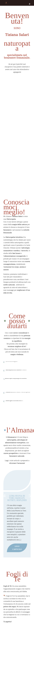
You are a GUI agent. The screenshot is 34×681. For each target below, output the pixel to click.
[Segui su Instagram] (18, 657)
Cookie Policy (16, 668)
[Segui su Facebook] (15, 657)
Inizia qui (17, 78)
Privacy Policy (8, 668)
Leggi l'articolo (17, 548)
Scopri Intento (16, 143)
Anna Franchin (22, 673)
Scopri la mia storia (17, 297)
